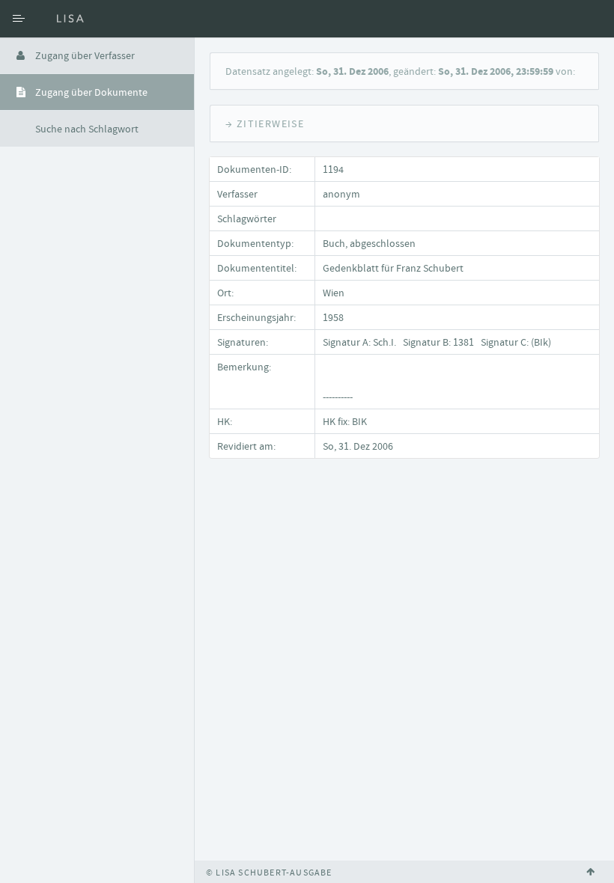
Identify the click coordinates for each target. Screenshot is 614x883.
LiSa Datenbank (116, 18)
